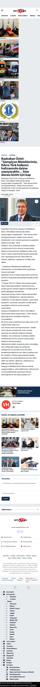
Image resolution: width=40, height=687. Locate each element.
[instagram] (28, 587)
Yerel (11, 629)
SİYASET (12, 622)
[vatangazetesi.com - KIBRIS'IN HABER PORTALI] (19, 10)
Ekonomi (12, 604)
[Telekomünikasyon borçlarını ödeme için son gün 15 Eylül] (30, 462)
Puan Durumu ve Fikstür (10, 541)
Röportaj (12, 627)
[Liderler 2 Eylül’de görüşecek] (30, 442)
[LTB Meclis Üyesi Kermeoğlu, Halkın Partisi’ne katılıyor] (10, 462)
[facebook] (15, 587)
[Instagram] (21, 531)
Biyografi (9, 655)
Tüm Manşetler (27, 541)
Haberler (4, 155)
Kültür (12, 634)
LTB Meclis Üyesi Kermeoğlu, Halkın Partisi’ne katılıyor (8, 470)
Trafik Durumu (27, 537)
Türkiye (32, 16)
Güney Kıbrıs (23, 16)
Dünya (34, 556)
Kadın (11, 615)
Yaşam (24, 558)
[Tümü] (37, 509)
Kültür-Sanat (16, 558)
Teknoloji (13, 618)
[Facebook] (18, 531)
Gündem (4, 16)
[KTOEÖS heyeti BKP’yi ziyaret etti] (30, 423)
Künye (30, 558)
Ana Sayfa (5, 578)
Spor (9, 558)
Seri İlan (9, 651)
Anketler (9, 658)
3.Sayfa (13, 16)
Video (8, 644)
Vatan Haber (16, 403)
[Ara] (37, 10)
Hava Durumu (8, 537)
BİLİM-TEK (13, 620)
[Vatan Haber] (6, 404)
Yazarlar (9, 646)
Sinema (12, 625)
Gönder (5, 498)
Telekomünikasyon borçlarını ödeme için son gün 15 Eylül (29, 470)
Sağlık (11, 613)
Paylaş (5, 223)
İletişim (13, 578)
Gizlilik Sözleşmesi (7, 580)
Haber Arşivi (27, 546)
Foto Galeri (10, 641)
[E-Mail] (13, 407)
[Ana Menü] (2, 10)
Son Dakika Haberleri (9, 546)
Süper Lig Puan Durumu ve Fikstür (21, 672)
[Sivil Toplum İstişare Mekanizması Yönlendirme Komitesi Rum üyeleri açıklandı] (10, 423)
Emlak (11, 632)
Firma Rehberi (11, 648)
